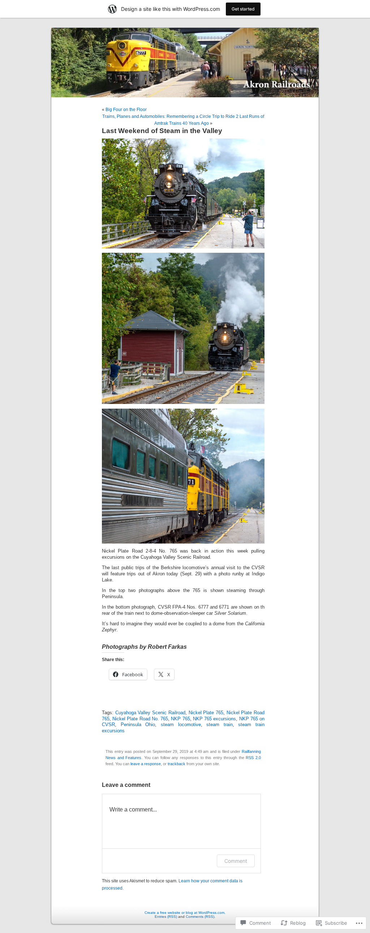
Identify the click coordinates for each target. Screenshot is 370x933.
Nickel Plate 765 (206, 712)
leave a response (145, 764)
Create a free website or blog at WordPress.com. (185, 913)
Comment (235, 861)
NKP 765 (180, 718)
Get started (243, 9)
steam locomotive (181, 724)
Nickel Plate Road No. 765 (140, 718)
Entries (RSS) (166, 917)
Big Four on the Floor (126, 109)
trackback (176, 764)
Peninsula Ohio (138, 724)
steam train (219, 724)
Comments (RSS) (200, 917)
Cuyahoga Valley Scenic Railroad (150, 712)
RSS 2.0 (253, 757)
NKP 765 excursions (214, 718)
